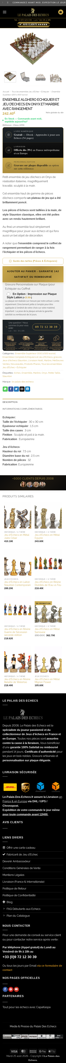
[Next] (58, 48)
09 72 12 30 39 (46, 327)
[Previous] (8, 48)
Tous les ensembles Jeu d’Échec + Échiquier (30, 92)
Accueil (6, 92)
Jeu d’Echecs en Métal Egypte (47, 536)
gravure (57, 357)
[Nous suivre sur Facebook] (5, 989)
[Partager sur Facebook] (10, 389)
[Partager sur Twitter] (16, 389)
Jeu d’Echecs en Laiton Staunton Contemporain (17, 583)
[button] (5, 12)
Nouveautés (17, 364)
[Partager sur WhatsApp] (5, 389)
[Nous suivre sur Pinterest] (10, 989)
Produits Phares (32, 364)
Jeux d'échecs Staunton (15, 360)
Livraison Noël (35, 360)
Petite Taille (54, 373)
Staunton (7, 376)
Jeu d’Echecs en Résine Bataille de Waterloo (17, 681)
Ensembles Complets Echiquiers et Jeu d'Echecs (27, 357)
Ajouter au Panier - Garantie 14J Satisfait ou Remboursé (33, 274)
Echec (17, 373)
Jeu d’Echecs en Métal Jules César (16, 536)
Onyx (44, 373)
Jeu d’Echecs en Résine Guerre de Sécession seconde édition (17, 632)
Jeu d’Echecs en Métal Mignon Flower (47, 681)
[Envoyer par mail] (22, 389)
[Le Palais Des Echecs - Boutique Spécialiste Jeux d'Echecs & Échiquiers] (33, 12)
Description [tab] (10, 402)
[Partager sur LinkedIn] (27, 389)
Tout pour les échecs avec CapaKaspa (27, 1007)
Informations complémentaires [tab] (22, 409)
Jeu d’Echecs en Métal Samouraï (47, 630)
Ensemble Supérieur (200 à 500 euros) (35, 353)
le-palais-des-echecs (23, 381)
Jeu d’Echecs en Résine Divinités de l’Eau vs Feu (48, 583)
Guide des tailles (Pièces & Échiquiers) (35, 261)
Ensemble (27, 373)
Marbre (47, 360)
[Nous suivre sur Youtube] (16, 989)
